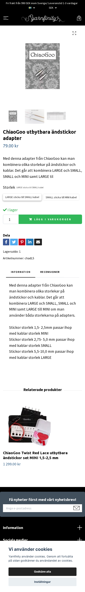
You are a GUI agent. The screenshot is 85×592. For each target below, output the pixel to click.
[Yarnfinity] (43, 18)
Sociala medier (15, 540)
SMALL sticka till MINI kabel (61, 197)
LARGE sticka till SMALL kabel (22, 197)
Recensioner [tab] (50, 271)
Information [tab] (20, 271)
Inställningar (42, 581)
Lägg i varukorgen (53, 219)
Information (13, 527)
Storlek (23, 187)
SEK (51, 7)
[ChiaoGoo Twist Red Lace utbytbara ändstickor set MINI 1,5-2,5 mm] (42, 425)
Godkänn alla (42, 571)
